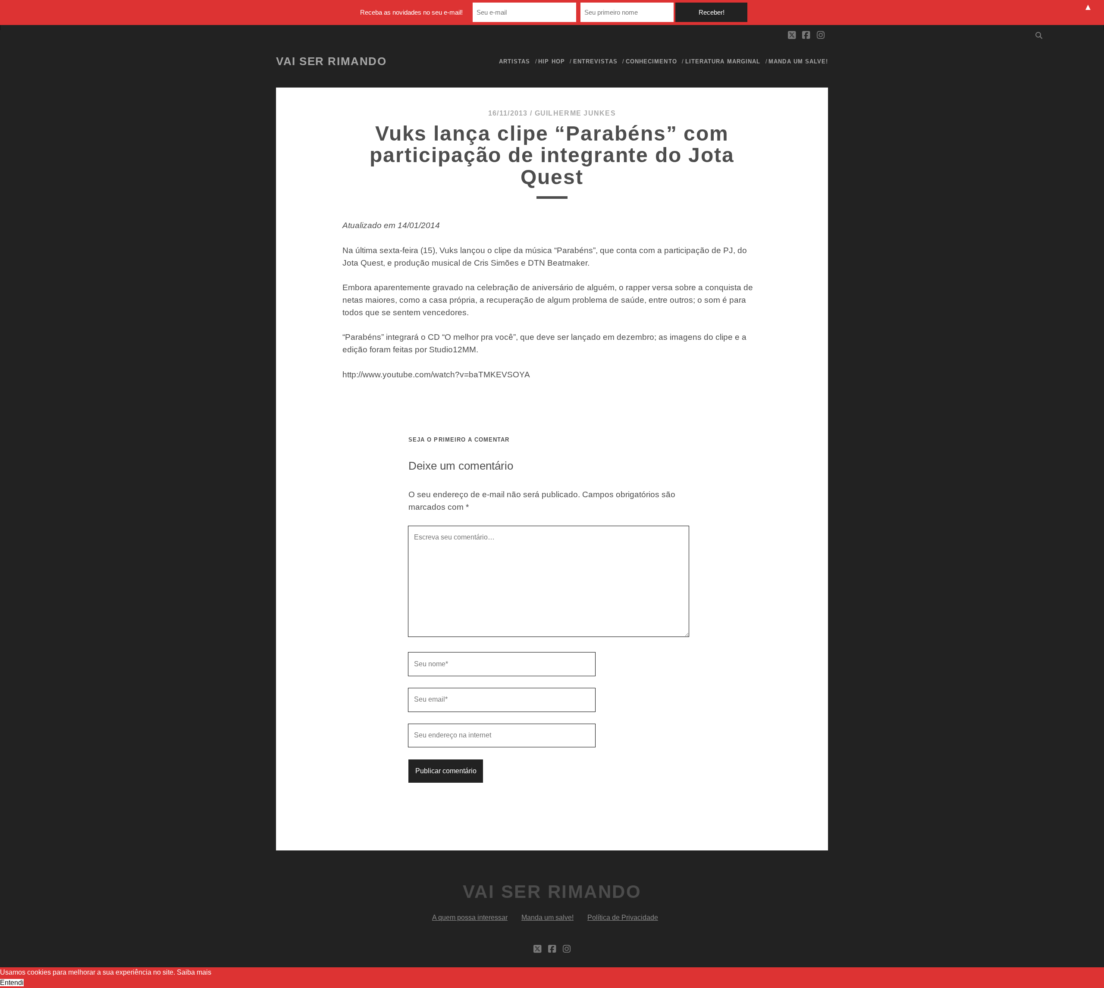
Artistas (514, 61)
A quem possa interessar (470, 917)
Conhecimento (651, 61)
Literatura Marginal (722, 61)
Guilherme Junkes (575, 113)
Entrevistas (595, 61)
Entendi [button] (12, 982)
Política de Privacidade (622, 917)
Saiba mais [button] (194, 972)
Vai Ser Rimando (331, 61)
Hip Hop (551, 61)
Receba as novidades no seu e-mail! (411, 12)
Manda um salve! (798, 61)
